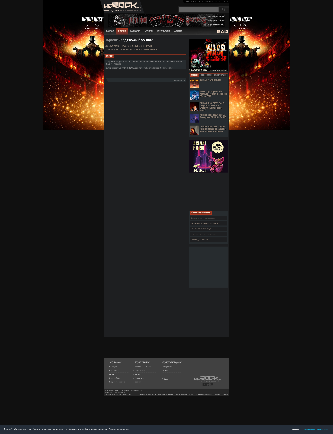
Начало (110, 31)
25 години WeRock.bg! (210, 80)
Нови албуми (114, 378)
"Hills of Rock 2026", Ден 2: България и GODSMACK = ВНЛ (213, 116)
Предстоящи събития (143, 367)
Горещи (194, 75)
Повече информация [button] (119, 429)
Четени (209, 75)
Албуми (178, 31)
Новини (122, 31)
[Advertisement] (208, 191)
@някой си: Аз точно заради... (203, 218)
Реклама (161, 394)
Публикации (163, 31)
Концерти (135, 31)
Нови (202, 75)
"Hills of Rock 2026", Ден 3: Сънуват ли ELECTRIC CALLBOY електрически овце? (212, 107)
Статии (165, 370)
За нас (170, 394)
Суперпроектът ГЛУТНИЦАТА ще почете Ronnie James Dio (139, 68)
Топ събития (140, 370)
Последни (113, 367)
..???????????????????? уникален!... (204, 234)
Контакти (152, 394)
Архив (111, 374)
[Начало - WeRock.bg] (122, 12)
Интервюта (167, 367)
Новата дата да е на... (200, 239)
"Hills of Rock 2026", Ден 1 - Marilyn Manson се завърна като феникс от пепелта (213, 129)
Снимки (149, 31)
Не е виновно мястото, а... (201, 229)
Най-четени (114, 370)
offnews (189, 1)
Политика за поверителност (201, 394)
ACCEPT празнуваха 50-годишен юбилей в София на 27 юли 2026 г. (213, 94)
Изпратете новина (117, 382)
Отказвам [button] (295, 429)
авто (225, 1)
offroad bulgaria (204, 1)
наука (218, 1)
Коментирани (220, 75)
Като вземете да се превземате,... (205, 223)
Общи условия (181, 394)
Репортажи (139, 378)
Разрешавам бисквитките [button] (316, 429)
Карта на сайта (221, 394)
